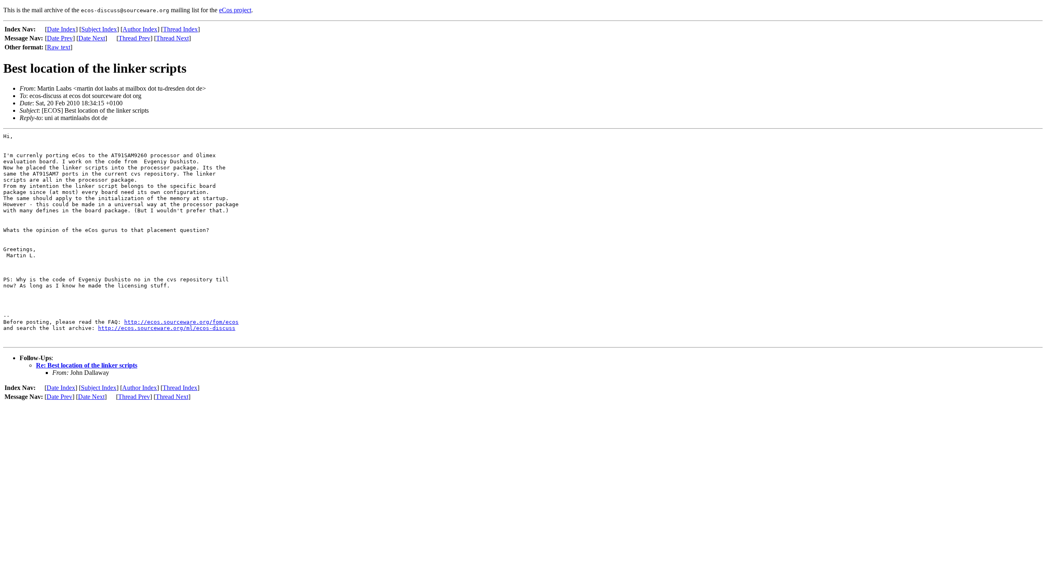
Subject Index (99, 29)
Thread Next (172, 38)
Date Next (91, 38)
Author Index (140, 29)
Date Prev (60, 38)
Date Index (61, 29)
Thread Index (180, 29)
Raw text (58, 47)
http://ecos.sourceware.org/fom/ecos (181, 322)
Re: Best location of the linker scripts (86, 365)
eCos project (235, 10)
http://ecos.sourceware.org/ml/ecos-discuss (166, 328)
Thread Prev (134, 38)
